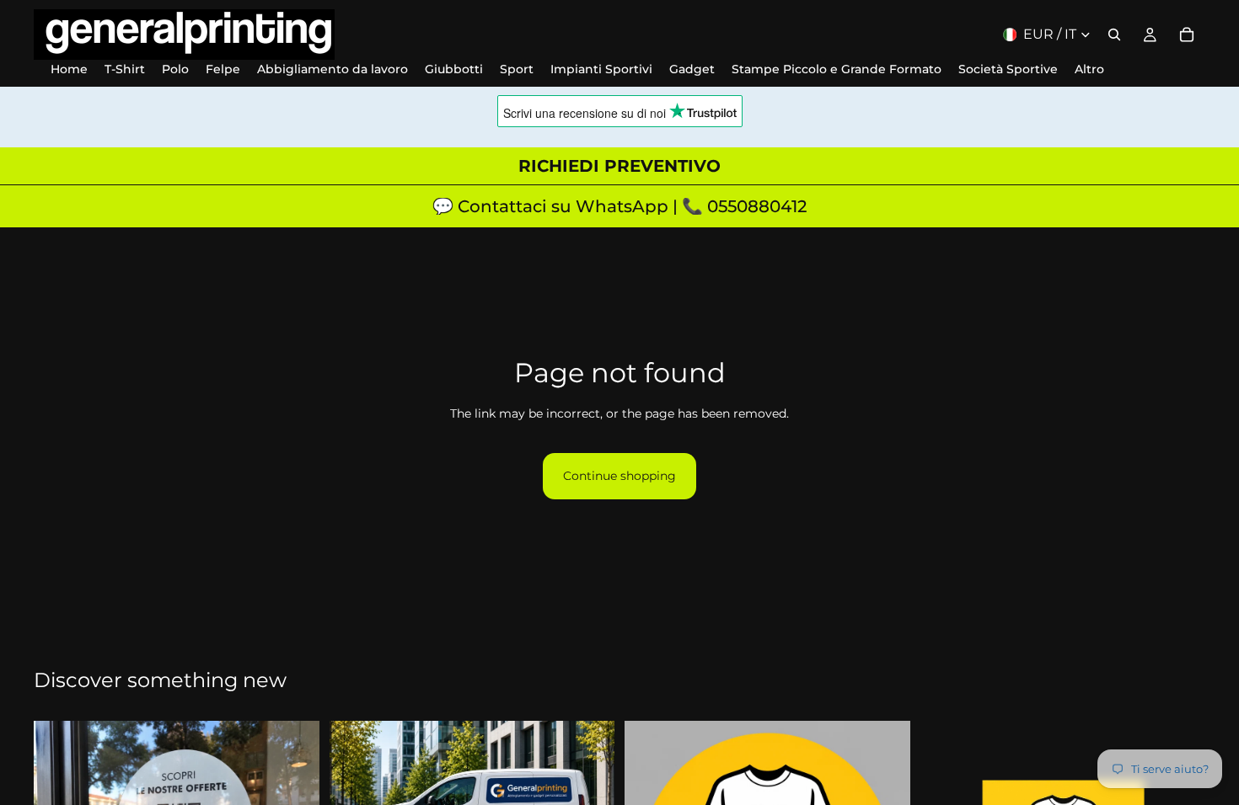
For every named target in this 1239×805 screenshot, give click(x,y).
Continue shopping (619, 475)
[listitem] (1089, 69)
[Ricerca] (1114, 34)
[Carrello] (1186, 34)
